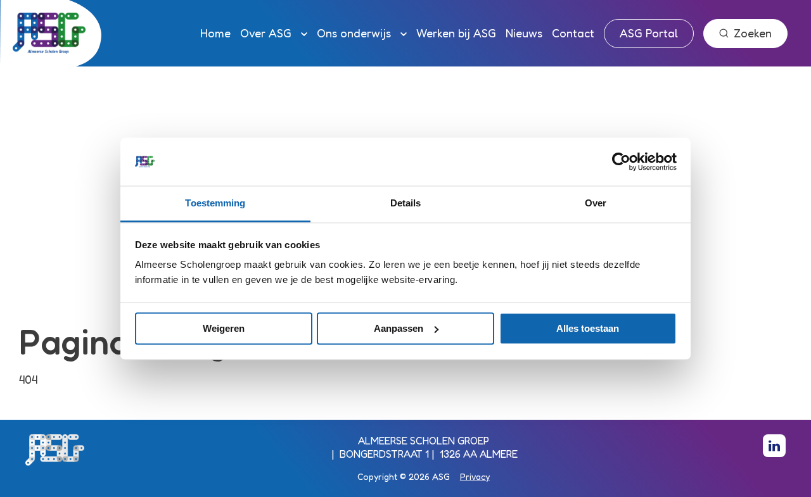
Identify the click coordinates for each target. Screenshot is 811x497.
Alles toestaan (587, 328)
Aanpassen (398, 328)
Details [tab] (405, 203)
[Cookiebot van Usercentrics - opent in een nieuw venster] (621, 161)
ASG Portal (649, 33)
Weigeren (224, 328)
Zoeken (753, 33)
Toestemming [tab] (215, 203)
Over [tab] (595, 203)
